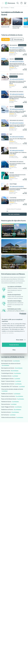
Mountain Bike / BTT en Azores (13, 386)
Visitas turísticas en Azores (12, 417)
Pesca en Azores (8, 404)
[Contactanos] (21, 3)
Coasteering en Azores (11, 373)
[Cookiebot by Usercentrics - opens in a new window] (19, 314)
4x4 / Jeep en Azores (10, 360)
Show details (19, 339)
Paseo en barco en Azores (12, 396)
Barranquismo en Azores (11, 368)
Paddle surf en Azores (10, 393)
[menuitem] (25, 3)
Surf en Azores (8, 414)
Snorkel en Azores (10, 412)
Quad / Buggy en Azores (11, 407)
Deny (14, 349)
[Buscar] (17, 3)
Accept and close (14, 344)
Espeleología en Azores (10, 378)
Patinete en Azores (10, 401)
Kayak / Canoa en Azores (11, 381)
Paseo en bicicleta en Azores (12, 399)
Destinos (6, 7)
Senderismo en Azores (11, 409)
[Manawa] (10, 3)
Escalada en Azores (9, 376)
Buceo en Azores (9, 370)
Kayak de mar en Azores (11, 384)
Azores (12, 7)
